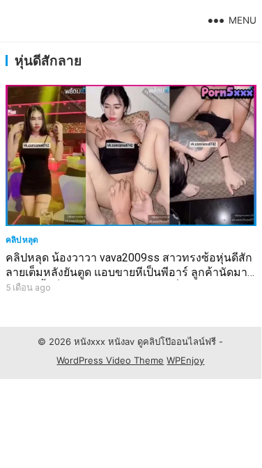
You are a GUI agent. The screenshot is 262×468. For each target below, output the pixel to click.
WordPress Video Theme (110, 360)
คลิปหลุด (22, 239)
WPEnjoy (185, 360)
